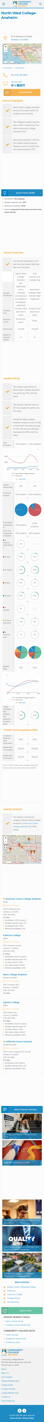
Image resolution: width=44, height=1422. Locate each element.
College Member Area (10, 1393)
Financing (11, 1290)
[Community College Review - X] (20, 1411)
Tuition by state (12, 1335)
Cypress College (11, 1002)
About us (5, 1373)
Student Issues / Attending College (21, 1287)
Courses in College (14, 1294)
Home (3, 1369)
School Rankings (8, 1401)
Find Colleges (6, 1377)
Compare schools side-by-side (18, 1325)
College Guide (7, 1385)
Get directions (19, 68)
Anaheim (15, 39)
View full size (8, 68)
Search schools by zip (14, 1321)
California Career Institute (19, 1041)
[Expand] (5, 847)
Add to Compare (12, 905)
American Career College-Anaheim (25, 825)
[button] (22, 52)
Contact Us (5, 1397)
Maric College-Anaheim (15, 974)
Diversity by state (13, 1342)
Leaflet (28, 63)
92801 (25, 39)
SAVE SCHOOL (25, 92)
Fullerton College (12, 935)
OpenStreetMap (36, 63)
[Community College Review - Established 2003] (22, 4)
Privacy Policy (28, 1418)
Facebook (24, 1410)
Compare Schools (8, 1389)
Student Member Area (10, 1381)
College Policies (13, 1298)
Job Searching (13, 1302)
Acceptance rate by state (16, 1338)
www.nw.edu (16, 82)
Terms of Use (15, 1418)
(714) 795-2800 (20, 75)
